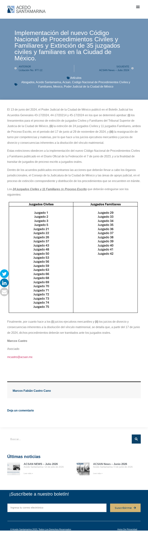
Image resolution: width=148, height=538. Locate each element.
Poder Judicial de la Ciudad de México (88, 86)
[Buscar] (136, 439)
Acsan (66, 82)
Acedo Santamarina (48, 82)
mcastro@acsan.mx (19, 357)
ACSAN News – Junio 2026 (110, 463)
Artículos (75, 77)
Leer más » (28, 473)
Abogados (27, 82)
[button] (138, 7)
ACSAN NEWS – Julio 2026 (41, 463)
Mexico (57, 86)
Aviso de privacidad (127, 529)
